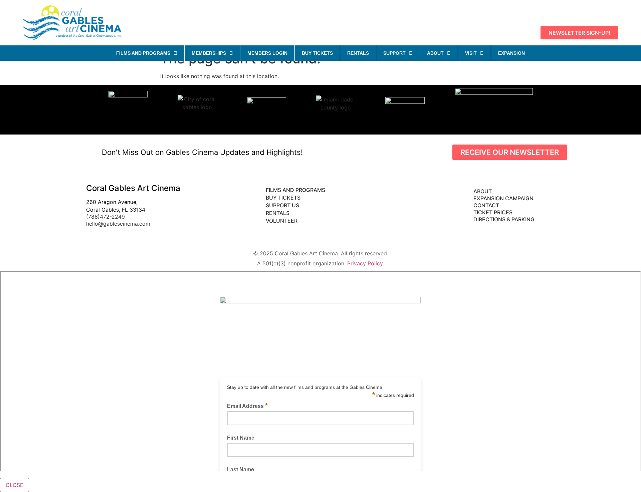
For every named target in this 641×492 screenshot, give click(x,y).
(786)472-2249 (105, 216)
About (435, 53)
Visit (471, 53)
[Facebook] (566, 12)
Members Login (267, 53)
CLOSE (14, 485)
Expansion (511, 53)
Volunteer (282, 220)
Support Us (282, 205)
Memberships (209, 53)
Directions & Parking (504, 219)
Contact (486, 205)
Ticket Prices (492, 212)
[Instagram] (596, 12)
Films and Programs (143, 53)
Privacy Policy (365, 263)
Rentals (358, 53)
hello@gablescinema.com (118, 223)
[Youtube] (581, 12)
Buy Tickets (317, 53)
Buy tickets (283, 197)
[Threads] (611, 12)
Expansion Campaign (504, 198)
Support (394, 53)
